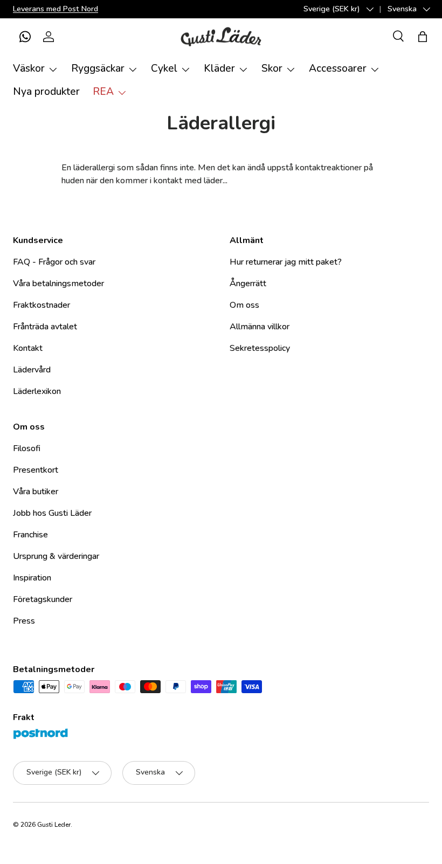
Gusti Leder (54, 824)
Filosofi (26, 448)
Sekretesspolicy (260, 348)
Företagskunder (42, 599)
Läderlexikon (37, 391)
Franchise (30, 535)
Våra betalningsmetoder (58, 283)
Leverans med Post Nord (55, 8)
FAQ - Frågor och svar (54, 262)
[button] (25, 37)
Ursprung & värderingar (56, 556)
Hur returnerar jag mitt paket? (286, 262)
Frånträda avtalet (45, 327)
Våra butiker (35, 491)
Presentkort (35, 470)
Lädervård (32, 370)
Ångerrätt (248, 283)
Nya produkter (46, 92)
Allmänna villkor (259, 327)
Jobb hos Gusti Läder (52, 513)
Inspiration (32, 578)
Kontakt (28, 348)
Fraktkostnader (41, 305)
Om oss (244, 305)
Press (24, 621)
